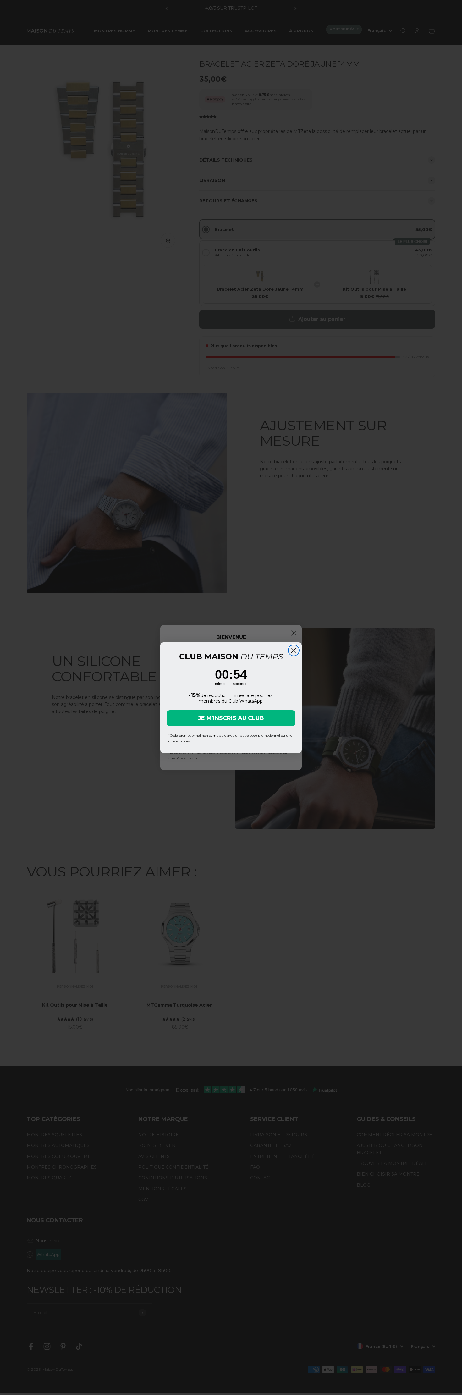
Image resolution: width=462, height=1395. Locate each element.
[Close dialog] (293, 650)
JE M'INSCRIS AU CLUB (231, 718)
